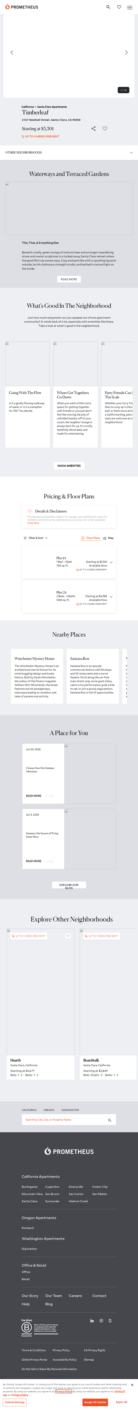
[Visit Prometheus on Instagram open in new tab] (101, 1320)
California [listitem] (29, 107)
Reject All (121, 1402)
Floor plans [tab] (93, 538)
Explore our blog (69, 885)
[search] (108, 6)
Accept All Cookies (95, 1402)
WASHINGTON (70, 1110)
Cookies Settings (14, 1402)
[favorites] (119, 7)
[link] (21, 7)
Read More (69, 279)
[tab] (108, 538)
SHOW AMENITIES (69, 465)
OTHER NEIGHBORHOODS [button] (23, 152)
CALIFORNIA (29, 1110)
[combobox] (69, 1119)
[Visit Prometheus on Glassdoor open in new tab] (110, 1320)
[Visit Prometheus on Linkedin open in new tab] (92, 1320)
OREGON (49, 1110)
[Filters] (46, 538)
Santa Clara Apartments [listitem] (52, 107)
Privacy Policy (64, 1391)
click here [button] (33, 523)
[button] (129, 7)
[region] (69, 1394)
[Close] (132, 1385)
